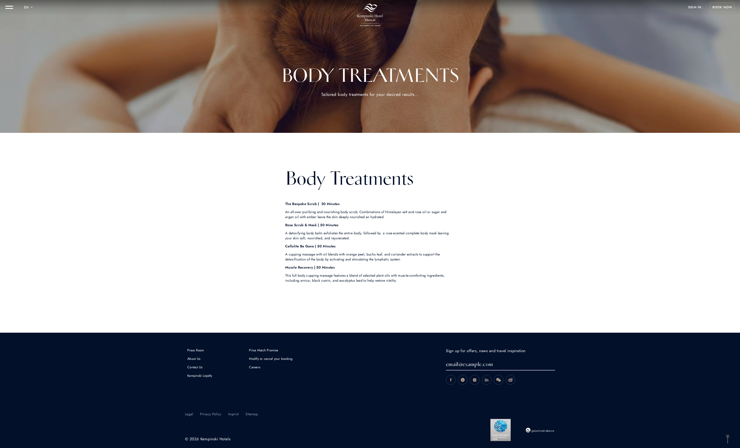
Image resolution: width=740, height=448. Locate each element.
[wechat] (498, 380)
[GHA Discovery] (540, 430)
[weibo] (510, 380)
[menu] (9, 7)
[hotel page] (370, 7)
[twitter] (463, 380)
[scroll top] (727, 438)
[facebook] (451, 380)
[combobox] (29, 7)
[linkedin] (486, 380)
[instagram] (474, 380)
